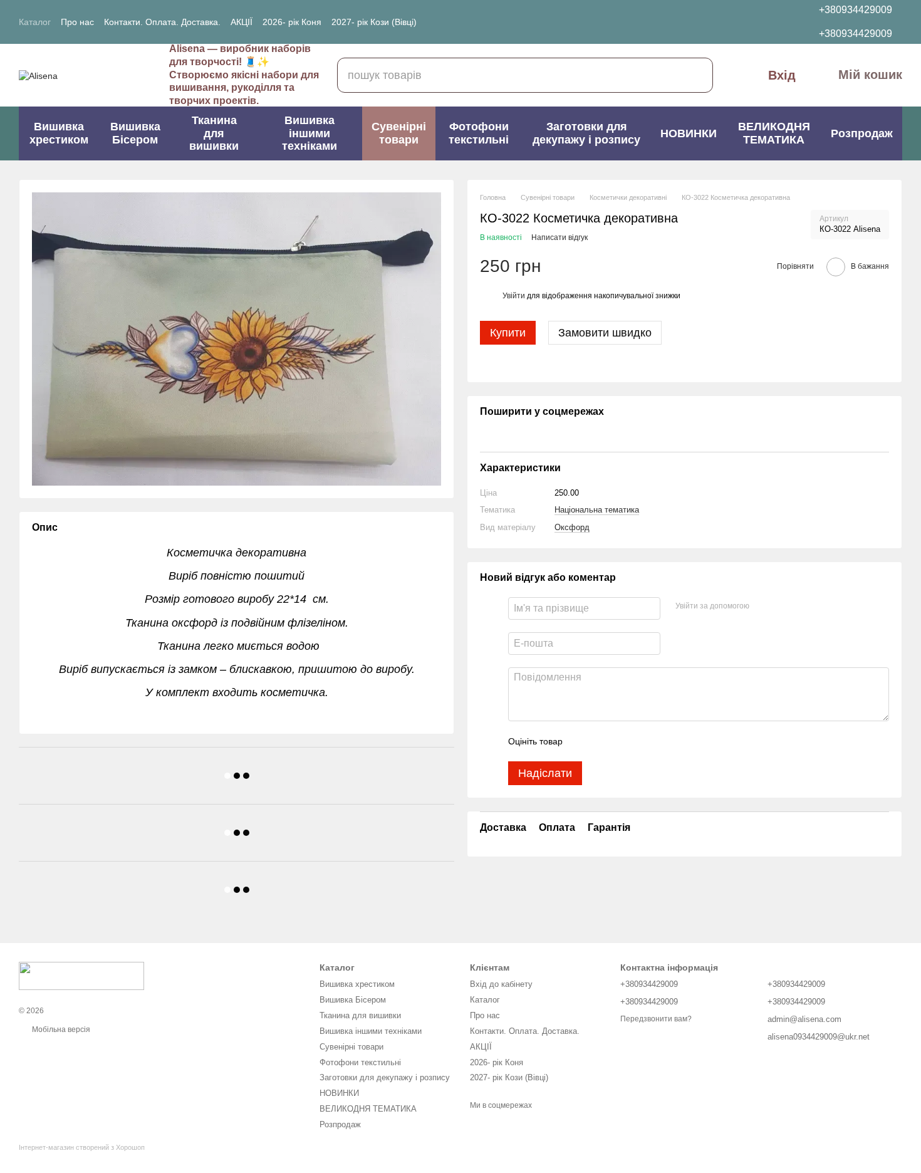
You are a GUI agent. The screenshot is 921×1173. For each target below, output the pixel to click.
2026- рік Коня (292, 22)
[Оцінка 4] (643, 741)
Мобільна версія (60, 1029)
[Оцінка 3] (623, 741)
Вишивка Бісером (135, 133)
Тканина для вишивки (214, 133)
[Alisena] (81, 975)
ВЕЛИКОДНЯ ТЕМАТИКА (774, 133)
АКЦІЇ (241, 22)
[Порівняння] (759, 22)
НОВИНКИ (688, 133)
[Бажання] (730, 22)
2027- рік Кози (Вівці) (374, 22)
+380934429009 (855, 9)
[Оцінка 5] (663, 741)
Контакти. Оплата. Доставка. (162, 22)
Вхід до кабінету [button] (501, 984)
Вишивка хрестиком (58, 133)
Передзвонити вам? (656, 1018)
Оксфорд (572, 526)
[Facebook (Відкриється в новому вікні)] (474, 22)
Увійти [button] (513, 295)
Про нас (77, 22)
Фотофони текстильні (479, 133)
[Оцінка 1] (583, 741)
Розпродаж (862, 133)
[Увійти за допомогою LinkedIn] (803, 606)
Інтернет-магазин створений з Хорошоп (82, 1147)
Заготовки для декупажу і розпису (586, 133)
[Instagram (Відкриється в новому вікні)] (459, 22)
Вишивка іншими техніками (309, 133)
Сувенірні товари (399, 133)
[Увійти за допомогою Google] (783, 606)
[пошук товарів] (695, 75)
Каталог (35, 22)
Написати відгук (559, 237)
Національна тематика (596, 509)
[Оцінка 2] (603, 741)
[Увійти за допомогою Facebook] (763, 606)
